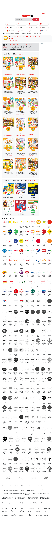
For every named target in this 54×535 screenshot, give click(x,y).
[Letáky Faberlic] (38, 398)
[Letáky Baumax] (49, 301)
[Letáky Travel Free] (4, 301)
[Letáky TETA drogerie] (32, 231)
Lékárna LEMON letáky (43, 276)
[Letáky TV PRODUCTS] (27, 331)
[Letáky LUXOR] (4, 428)
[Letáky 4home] (49, 360)
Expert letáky (4, 325)
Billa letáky (15, 225)
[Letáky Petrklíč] (11, 449)
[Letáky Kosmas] (21, 417)
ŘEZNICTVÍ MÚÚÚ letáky (33, 463)
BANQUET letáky (37, 373)
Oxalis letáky (23, 285)
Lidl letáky (10, 225)
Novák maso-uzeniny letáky (11, 286)
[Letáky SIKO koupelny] (49, 231)
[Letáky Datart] (27, 312)
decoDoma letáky (27, 392)
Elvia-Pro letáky (27, 363)
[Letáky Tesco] (33, 222)
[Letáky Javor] (16, 272)
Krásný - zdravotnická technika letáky (27, 421)
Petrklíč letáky (11, 453)
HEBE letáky (27, 411)
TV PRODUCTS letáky (27, 335)
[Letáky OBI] (38, 231)
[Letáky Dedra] (27, 260)
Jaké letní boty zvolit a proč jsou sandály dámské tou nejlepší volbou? (20, 498)
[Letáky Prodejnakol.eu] (36, 449)
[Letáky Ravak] (15, 459)
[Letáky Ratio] (16, 231)
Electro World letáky (15, 316)
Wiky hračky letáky (4, 363)
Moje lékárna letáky (32, 255)
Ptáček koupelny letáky (10, 296)
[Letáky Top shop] (32, 468)
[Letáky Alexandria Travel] (15, 369)
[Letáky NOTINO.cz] (4, 439)
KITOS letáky (49, 334)
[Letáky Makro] (10, 231)
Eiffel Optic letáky (50, 392)
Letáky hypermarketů (9, 33)
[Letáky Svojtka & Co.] (16, 468)
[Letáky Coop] (15, 260)
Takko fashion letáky (15, 354)
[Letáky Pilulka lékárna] (10, 340)
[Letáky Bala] (44, 251)
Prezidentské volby (5, 515)
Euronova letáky (21, 401)
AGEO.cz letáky (9, 373)
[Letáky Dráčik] (32, 350)
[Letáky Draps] (32, 388)
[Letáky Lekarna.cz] (21, 340)
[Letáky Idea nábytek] (27, 241)
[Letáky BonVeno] (10, 379)
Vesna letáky (32, 325)
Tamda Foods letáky (38, 296)
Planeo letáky (44, 315)
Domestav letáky (4, 344)
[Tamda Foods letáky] (8, 207)
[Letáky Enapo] (10, 398)
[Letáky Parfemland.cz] (42, 439)
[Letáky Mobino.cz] (10, 428)
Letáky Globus (16, 33)
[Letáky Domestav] (4, 340)
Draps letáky (32, 392)
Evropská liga (13, 514)
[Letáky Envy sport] (44, 340)
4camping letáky (44, 363)
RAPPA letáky (10, 462)
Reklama (33, 493)
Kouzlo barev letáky (38, 335)
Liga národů (12, 510)
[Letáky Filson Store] (49, 398)
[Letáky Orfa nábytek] (30, 439)
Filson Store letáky (49, 402)
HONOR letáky (32, 411)
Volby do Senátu (4, 510)
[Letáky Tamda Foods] (38, 291)
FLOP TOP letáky (21, 254)
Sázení (37, 508)
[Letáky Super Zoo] (10, 360)
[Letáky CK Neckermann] (38, 379)
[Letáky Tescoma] (38, 241)
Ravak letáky (15, 462)
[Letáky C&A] (16, 379)
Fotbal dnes (13, 508)
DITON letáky (33, 264)
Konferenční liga (13, 515)
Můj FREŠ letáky (15, 431)
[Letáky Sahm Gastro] (44, 459)
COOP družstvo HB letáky (10, 392)
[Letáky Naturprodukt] (38, 428)
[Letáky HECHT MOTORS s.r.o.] (16, 340)
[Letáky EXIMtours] (27, 398)
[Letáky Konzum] (16, 417)
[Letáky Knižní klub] (10, 417)
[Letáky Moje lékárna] (32, 251)
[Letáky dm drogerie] (32, 301)
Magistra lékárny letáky (49, 276)
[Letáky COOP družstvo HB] (10, 388)
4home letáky (49, 363)
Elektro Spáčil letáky (49, 316)
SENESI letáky (32, 295)
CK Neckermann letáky (38, 383)
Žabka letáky (20, 481)
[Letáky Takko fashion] (16, 350)
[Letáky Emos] (4, 398)
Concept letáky (49, 382)
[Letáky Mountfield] (4, 312)
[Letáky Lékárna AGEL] (38, 272)
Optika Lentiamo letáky (24, 443)
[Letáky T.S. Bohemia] (16, 321)
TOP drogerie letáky (43, 296)
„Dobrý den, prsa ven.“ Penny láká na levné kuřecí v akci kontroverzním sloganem (45, 503)
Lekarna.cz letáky (21, 344)
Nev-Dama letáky (49, 431)
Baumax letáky (49, 304)
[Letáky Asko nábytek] (10, 241)
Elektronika (44, 24)
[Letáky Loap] (49, 417)
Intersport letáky (38, 254)
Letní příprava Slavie (39, 516)
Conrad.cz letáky (4, 392)
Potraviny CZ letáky (49, 285)
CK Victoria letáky (44, 382)
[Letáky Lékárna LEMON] (44, 272)
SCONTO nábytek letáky (21, 245)
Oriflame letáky (17, 285)
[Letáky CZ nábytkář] (44, 321)
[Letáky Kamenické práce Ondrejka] (4, 417)
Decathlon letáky (38, 344)
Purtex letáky (10, 334)
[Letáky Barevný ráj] (44, 241)
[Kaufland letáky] (20, 207)
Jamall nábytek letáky (49, 326)
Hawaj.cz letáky (21, 411)
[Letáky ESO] (38, 260)
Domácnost (33, 24)
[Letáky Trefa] (49, 241)
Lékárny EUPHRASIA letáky (38, 421)
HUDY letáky (38, 411)
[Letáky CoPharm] (33, 478)
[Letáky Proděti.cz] (42, 449)
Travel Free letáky (4, 304)
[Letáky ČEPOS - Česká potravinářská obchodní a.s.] (21, 260)
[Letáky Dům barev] (32, 331)
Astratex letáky (26, 373)
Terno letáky (4, 235)
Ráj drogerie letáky (27, 236)
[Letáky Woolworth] (10, 301)
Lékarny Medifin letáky (32, 345)
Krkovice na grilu (21, 511)
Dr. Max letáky (16, 254)
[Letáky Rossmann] (27, 301)
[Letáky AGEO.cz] (10, 369)
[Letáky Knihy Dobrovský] (32, 360)
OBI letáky (38, 234)
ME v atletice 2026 (39, 515)
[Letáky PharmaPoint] (36, 282)
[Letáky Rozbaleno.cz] (27, 459)
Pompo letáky (38, 354)
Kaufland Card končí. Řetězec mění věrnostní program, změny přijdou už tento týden (33, 503)
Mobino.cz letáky (10, 431)
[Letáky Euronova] (21, 398)
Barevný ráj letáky (44, 245)
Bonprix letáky (4, 382)
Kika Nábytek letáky (27, 326)
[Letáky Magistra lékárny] (49, 272)
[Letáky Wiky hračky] (4, 360)
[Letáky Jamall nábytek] (49, 321)
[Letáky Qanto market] (4, 459)
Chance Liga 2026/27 (39, 514)
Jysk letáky (16, 244)
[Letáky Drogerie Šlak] (21, 231)
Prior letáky (4, 294)
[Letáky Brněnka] (4, 260)
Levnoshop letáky (44, 420)
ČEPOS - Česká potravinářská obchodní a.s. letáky (21, 266)
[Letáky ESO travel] (16, 398)
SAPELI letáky (38, 304)
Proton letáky (21, 315)
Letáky (43, 13)
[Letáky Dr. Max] (16, 251)
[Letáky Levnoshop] (44, 417)
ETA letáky (44, 263)
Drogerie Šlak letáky (21, 235)
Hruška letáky (10, 276)
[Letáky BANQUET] (37, 369)
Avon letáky (32, 372)
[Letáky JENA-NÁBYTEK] (4, 331)
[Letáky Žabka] (20, 478)
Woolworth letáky (10, 304)
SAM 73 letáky (49, 462)
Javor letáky (16, 276)
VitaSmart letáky (44, 472)
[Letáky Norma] (4, 282)
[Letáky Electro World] (16, 312)
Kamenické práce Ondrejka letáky (4, 421)
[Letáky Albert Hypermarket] (21, 222)
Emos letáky (4, 401)
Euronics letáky (38, 315)
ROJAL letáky (21, 295)
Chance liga (12, 511)
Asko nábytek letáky (10, 245)
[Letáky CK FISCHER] (32, 379)
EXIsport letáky (32, 401)
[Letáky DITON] (33, 260)
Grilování (21, 508)
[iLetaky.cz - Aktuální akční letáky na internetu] (3, 33)
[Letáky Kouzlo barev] (38, 331)
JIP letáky (44, 225)
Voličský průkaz (4, 514)
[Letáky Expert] (4, 321)
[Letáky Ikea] (44, 407)
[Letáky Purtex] (10, 331)
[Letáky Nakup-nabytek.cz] (38, 360)
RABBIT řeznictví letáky (15, 296)
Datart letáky (27, 315)
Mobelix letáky (21, 325)
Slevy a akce (47, 508)
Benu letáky (49, 253)
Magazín (48, 13)
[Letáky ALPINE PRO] (21, 369)
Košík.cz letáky (21, 276)
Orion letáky (32, 245)
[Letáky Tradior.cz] (49, 291)
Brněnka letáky (4, 264)
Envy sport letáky (44, 344)
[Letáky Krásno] (27, 272)
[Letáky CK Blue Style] (27, 379)
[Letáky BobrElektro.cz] (49, 369)
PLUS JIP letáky (42, 285)
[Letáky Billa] (15, 222)
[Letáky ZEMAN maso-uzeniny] (21, 301)
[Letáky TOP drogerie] (44, 291)
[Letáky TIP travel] (27, 468)
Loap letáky (49, 420)
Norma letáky (4, 285)
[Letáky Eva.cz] (49, 260)
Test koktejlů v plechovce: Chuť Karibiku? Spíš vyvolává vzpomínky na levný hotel (7, 503)
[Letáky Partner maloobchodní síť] (30, 282)
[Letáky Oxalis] (23, 282)
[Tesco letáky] (20, 190)
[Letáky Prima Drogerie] (29, 449)
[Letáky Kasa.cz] (21, 360)
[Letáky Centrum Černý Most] (21, 379)
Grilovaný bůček (21, 512)
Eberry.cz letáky (44, 392)
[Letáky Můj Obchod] (21, 428)
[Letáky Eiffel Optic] (49, 388)
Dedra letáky (27, 264)
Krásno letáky (27, 276)
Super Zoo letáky (10, 363)
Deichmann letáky (49, 344)
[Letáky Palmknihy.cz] (36, 439)
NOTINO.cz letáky (5, 442)
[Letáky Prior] (4, 291)
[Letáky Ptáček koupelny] (10, 291)
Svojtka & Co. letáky (16, 472)
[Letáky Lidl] (10, 222)
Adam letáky (4, 373)
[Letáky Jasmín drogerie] (49, 407)
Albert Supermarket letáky (27, 226)
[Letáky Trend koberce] (16, 331)
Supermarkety (11, 24)
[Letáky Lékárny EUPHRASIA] (38, 417)
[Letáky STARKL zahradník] (10, 468)
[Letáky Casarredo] (21, 331)
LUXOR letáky (4, 431)
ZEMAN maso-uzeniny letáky (21, 305)
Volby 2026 (4, 508)
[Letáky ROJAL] (21, 291)
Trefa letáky (49, 244)
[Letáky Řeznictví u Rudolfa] (38, 459)
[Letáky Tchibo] (27, 340)
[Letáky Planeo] (44, 312)
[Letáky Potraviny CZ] (49, 282)
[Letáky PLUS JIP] (42, 282)
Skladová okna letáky (4, 472)
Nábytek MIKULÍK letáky (26, 432)
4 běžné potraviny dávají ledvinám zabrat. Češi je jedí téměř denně (33, 498)
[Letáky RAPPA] (10, 459)
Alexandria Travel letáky (15, 373)
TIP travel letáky (27, 472)
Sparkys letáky (49, 354)
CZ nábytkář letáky (44, 326)
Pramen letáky (23, 453)
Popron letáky (17, 453)
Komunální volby (4, 511)
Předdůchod (29, 511)
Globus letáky (38, 225)
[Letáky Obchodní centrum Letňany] (17, 439)
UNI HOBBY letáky (44, 235)
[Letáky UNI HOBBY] (44, 231)
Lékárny (21, 27)
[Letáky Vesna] (32, 321)
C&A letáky (16, 381)
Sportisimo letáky (10, 354)
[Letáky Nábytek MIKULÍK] (27, 428)
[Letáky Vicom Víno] (38, 468)
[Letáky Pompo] (38, 350)
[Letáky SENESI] (32, 291)
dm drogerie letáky (32, 305)
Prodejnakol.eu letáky (36, 453)
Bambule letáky (27, 354)
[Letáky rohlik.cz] (21, 459)
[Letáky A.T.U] (16, 360)
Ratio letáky (16, 235)
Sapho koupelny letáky (27, 296)
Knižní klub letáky (10, 420)
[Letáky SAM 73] (49, 459)
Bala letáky (44, 253)
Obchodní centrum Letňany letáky (17, 443)
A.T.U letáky (16, 362)
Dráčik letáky (32, 354)
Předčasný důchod (30, 510)
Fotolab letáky (10, 325)
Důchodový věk (30, 516)
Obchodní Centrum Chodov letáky (11, 443)
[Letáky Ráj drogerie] (27, 231)
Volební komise (4, 512)
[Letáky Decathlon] (38, 340)
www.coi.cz (32, 490)
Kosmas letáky (21, 420)
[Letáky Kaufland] (4, 222)
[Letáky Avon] (32, 369)
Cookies (37, 493)
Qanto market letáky (4, 463)
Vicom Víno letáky (38, 472)
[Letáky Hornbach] (44, 301)
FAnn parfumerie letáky (44, 402)
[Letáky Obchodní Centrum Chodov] (11, 439)
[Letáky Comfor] (4, 241)
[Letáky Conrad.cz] (4, 388)
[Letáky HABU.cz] (16, 407)
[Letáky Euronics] (38, 312)
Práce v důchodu (30, 512)
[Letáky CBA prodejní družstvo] (10, 260)
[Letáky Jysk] (16, 241)
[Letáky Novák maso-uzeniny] (11, 282)
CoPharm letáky (33, 481)
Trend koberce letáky (15, 335)
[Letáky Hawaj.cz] (21, 407)
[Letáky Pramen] (23, 449)
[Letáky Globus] (6, 38)
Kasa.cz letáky (21, 363)
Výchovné (29, 515)
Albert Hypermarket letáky (21, 226)
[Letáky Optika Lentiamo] (23, 439)
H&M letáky (4, 353)
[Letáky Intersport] (38, 251)
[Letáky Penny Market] (49, 222)
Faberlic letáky (38, 401)
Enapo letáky (10, 401)
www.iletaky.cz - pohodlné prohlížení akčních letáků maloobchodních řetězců (18, 493)
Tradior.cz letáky (49, 295)
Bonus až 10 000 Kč (39, 512)
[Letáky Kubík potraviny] (32, 272)
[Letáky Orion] (32, 241)
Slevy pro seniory (30, 514)
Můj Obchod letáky (21, 431)
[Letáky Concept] (49, 379)
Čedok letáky (16, 392)
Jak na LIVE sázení (39, 510)
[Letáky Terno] (4, 231)
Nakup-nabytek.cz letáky (38, 364)
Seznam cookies (42, 493)
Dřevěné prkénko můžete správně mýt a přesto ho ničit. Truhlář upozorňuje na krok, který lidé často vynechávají (8, 499)
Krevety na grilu (21, 510)
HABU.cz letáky (15, 411)
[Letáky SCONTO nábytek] (21, 241)
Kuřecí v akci (46, 515)
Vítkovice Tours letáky (49, 473)
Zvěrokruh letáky (8, 481)
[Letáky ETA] (44, 260)
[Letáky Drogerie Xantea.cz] (38, 388)
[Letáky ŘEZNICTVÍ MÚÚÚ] (33, 459)
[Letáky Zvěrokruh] (8, 478)
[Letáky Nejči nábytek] (44, 428)
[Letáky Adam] (4, 369)
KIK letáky (21, 353)
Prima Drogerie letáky (30, 454)
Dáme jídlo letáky (21, 392)
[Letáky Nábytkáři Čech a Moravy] (32, 428)
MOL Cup (12, 516)
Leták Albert (46, 510)
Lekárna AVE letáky (46, 481)
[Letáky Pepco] (49, 439)
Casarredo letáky (21, 334)
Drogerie (10, 27)
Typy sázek (38, 511)
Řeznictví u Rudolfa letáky (38, 463)
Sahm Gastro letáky (44, 463)
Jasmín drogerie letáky (49, 412)
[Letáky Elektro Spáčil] (49, 312)
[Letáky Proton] (21, 312)
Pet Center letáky (5, 453)
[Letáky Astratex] (26, 369)
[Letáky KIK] (21, 350)
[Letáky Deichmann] (49, 340)
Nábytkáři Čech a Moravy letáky (32, 432)
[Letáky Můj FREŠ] (15, 428)
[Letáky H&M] (4, 350)
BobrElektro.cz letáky (49, 373)
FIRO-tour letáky (4, 411)
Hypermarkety (23, 24)
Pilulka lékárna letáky (10, 345)
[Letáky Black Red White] (43, 369)
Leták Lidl (45, 511)
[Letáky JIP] (44, 222)
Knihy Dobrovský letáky (33, 364)
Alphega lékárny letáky (26, 255)
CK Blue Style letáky (27, 382)
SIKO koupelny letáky (49, 236)
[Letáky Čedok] (16, 388)
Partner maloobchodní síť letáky (30, 286)
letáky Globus (19, 54)
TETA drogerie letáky (32, 236)
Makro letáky (10, 235)
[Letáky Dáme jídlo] (21, 388)
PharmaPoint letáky (36, 285)
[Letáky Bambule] (27, 350)
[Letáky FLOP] (4, 272)
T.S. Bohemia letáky (15, 326)
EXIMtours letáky (27, 401)
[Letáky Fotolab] (10, 321)
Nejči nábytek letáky (44, 432)
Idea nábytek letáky (27, 245)
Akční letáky (46, 516)
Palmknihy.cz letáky (36, 442)
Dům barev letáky (33, 334)
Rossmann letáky (27, 304)
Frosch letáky (10, 411)
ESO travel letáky (16, 401)
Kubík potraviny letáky (32, 276)
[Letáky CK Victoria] (44, 379)
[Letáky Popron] (17, 449)
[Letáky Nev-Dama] (49, 428)
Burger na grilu (21, 515)
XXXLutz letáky (15, 304)
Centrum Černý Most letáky (21, 383)
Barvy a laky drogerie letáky (10, 255)
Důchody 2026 (31, 508)
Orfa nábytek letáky (30, 442)
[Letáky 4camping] (44, 360)
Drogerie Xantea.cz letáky (38, 392)
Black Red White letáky (43, 373)
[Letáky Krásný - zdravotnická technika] (27, 417)
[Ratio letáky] (33, 207)
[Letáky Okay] (32, 312)
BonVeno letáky (10, 382)
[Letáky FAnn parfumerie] (44, 398)
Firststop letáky (44, 354)
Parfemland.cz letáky (42, 442)
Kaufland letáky (4, 225)
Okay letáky (33, 314)
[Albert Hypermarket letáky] (8, 190)
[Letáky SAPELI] (38, 301)
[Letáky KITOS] (49, 331)
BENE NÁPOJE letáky (4, 255)
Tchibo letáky (27, 344)
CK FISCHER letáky (32, 382)
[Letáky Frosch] (10, 407)
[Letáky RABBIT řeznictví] (16, 291)
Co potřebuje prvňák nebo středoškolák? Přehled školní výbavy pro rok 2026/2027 (19, 503)
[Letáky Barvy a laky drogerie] (10, 251)
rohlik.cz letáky (21, 462)
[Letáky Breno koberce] (38, 321)
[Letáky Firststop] (44, 350)
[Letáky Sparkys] (49, 350)
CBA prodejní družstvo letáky (10, 265)
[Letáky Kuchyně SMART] (33, 417)
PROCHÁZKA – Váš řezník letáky (49, 454)
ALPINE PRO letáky (21, 373)
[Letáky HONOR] (32, 407)
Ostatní (43, 27)
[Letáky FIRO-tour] (4, 407)
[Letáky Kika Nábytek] (27, 321)
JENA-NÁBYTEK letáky (4, 335)
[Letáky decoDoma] (27, 388)
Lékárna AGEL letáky (38, 276)
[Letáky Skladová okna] (4, 468)
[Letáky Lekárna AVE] (46, 478)
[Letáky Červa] (44, 331)
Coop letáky (15, 264)
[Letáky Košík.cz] (21, 272)
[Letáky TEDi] (21, 468)
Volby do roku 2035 (5, 516)
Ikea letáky (44, 410)
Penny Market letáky (49, 226)
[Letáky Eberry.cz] (44, 388)
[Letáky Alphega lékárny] (27, 251)
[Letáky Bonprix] (4, 379)
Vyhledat (36, 19)
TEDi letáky (21, 471)
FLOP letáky (4, 276)
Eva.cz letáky (49, 264)
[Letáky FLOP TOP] (21, 251)
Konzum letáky (15, 420)
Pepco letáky (49, 441)
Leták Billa (46, 512)
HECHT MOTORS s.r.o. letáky (16, 345)
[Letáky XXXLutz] (16, 301)
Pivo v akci (46, 514)
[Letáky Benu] (49, 251)
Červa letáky (44, 334)
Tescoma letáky (38, 245)
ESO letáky (38, 263)
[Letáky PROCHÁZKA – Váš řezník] (49, 449)
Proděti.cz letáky (43, 453)
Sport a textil (34, 27)
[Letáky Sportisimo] (10, 350)
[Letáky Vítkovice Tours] (49, 468)
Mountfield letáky (4, 315)
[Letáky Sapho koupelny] (27, 291)
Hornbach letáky (44, 304)
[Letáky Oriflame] (17, 282)
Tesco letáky (33, 225)
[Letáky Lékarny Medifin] (32, 340)
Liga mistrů (12, 512)
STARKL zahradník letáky (10, 473)
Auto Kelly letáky (10, 315)
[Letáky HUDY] (38, 407)
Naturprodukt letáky (38, 431)
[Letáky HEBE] (27, 407)
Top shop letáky (32, 472)
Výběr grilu (20, 516)
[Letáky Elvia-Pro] (27, 360)
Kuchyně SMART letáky (32, 421)
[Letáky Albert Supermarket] (27, 222)
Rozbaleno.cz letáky (27, 462)
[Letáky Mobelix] (21, 321)
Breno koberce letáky (38, 326)
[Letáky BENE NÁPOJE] (4, 251)
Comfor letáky (4, 245)
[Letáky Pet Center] (4, 449)
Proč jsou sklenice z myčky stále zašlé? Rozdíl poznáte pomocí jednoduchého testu (45, 498)
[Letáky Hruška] (10, 272)
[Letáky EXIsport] (32, 398)
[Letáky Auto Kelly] (10, 312)
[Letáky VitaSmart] (44, 468)
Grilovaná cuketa (21, 514)
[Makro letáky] (33, 190)
